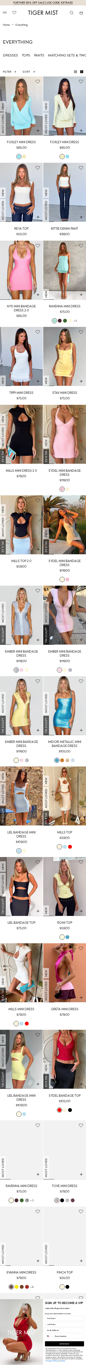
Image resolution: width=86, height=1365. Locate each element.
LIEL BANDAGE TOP (21, 923)
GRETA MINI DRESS (64, 1009)
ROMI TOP (64, 923)
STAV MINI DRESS (64, 393)
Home (6, 24)
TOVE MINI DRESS (64, 1186)
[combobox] (50, 1336)
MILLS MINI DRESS (21, 1009)
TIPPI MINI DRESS (21, 393)
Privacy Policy (52, 1361)
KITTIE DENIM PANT (64, 229)
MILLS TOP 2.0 (21, 561)
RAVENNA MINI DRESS (65, 306)
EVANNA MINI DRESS (21, 1272)
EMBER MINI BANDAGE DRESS (21, 654)
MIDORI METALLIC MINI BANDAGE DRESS (64, 744)
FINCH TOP (65, 1272)
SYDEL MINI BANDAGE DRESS (64, 473)
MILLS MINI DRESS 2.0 (21, 471)
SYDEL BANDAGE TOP (65, 1096)
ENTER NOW (65, 1344)
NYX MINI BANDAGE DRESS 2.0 (21, 308)
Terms (62, 1361)
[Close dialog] (82, 1302)
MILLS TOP (64, 832)
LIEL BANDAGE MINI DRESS (21, 834)
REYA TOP (21, 229)
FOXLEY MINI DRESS (21, 142)
